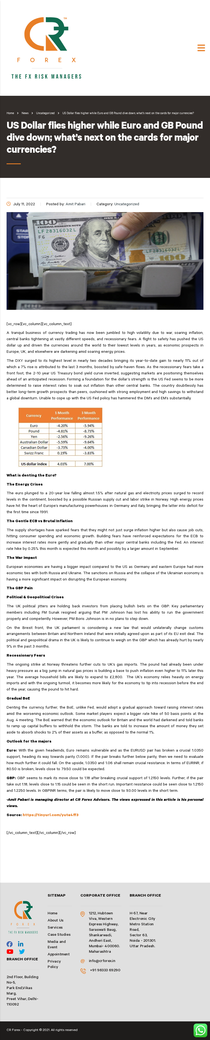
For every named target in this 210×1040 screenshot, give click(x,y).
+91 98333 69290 (105, 971)
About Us (55, 921)
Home (10, 113)
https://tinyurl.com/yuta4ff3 (50, 815)
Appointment (59, 955)
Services (55, 928)
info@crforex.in (102, 961)
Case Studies (59, 935)
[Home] (47, 48)
